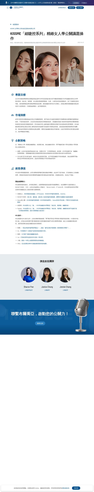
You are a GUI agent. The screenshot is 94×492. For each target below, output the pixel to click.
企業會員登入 (62, 7)
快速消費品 (53, 42)
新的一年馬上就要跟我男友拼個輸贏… (33, 240)
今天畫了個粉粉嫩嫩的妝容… (30, 234)
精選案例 (16, 24)
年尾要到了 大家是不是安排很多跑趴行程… (33, 231)
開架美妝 (33, 42)
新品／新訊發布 (15, 42)
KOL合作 (62, 42)
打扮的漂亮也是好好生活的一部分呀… (32, 237)
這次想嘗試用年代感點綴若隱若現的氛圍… (34, 243)
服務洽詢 (71, 7)
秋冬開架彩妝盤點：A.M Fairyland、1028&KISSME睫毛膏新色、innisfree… (45, 194)
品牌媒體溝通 (46, 42)
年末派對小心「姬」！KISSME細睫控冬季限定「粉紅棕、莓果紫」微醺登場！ (46, 205)
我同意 (76, 488)
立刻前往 (76, 3)
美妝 (58, 42)
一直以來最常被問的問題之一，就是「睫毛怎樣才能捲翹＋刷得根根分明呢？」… (46, 228)
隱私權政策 (65, 488)
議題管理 (38, 42)
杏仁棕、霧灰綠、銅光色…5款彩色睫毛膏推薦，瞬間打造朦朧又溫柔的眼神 (50, 197)
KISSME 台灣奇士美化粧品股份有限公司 (22, 28)
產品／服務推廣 (25, 42)
